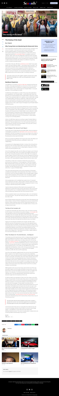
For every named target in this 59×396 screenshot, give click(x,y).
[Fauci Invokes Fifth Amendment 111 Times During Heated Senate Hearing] (43, 66)
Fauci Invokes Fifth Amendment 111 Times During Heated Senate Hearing (52, 65)
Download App (50, 7)
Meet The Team (26, 392)
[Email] (3, 51)
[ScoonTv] (29, 3)
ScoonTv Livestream (18, 7)
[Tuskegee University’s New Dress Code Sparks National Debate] (43, 71)
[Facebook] (3, 42)
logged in (10, 371)
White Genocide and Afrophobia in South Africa (9, 349)
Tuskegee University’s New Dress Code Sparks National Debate (51, 71)
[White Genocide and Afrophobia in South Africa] (10, 342)
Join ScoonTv (54, 3)
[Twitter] (3, 44)
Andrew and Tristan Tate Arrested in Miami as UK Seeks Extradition (52, 76)
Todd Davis (9, 328)
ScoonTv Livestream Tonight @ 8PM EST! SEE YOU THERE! (48, 59)
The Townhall (9, 7)
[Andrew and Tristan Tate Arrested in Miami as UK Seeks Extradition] (43, 76)
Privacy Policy (32, 392)
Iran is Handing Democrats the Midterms (28, 363)
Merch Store (35, 7)
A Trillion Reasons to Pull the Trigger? (28, 348)
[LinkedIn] (3, 47)
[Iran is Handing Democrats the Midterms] (29, 357)
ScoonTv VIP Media (28, 7)
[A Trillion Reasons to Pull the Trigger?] (29, 342)
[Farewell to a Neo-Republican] (10, 357)
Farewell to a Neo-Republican (7, 363)
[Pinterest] (3, 49)
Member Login (42, 7)
